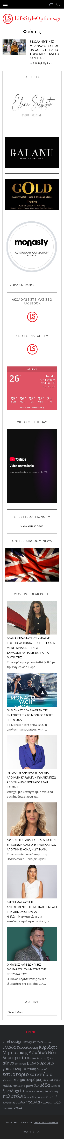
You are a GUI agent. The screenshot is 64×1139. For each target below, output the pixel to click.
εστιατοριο (16, 1074)
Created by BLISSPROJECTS (46, 1122)
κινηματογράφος (27, 1079)
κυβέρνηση (10, 1086)
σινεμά (52, 1096)
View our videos (32, 526)
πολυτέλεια (14, 1096)
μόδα (45, 1085)
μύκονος (55, 1085)
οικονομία (30, 1091)
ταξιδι (57, 1102)
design (17, 1041)
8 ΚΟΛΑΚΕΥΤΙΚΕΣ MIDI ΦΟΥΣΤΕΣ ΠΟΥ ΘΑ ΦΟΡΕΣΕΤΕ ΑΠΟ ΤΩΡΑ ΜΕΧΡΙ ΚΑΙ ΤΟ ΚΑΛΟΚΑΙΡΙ (44, 49)
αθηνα (8, 1063)
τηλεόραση (7, 1108)
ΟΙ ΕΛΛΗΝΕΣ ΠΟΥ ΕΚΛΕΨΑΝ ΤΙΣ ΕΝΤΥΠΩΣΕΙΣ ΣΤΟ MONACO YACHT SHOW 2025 (30, 715)
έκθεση (41, 1058)
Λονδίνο (38, 1052)
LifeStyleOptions (42, 63)
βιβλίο (33, 1063)
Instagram (29, 1042)
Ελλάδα (9, 1047)
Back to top (29, 1132)
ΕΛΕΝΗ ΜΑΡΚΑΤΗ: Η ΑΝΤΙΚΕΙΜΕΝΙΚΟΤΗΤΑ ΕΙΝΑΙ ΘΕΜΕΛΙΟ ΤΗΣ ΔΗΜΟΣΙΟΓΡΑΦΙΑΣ (32, 907)
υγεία (17, 1107)
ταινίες (47, 1102)
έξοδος (50, 1058)
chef (6, 1041)
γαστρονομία (14, 1068)
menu (40, 1041)
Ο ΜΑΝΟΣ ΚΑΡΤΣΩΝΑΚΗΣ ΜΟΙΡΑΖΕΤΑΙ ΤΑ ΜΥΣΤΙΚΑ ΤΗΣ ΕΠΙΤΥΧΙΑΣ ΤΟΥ (27, 969)
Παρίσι (31, 1058)
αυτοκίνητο (20, 1063)
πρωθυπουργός (36, 1097)
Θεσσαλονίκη (27, 1047)
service (48, 1042)
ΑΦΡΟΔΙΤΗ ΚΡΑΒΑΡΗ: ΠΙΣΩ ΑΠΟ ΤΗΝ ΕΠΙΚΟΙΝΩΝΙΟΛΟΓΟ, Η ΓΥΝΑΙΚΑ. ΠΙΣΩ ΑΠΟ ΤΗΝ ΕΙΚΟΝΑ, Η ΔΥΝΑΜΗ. (31, 844)
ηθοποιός (7, 1080)
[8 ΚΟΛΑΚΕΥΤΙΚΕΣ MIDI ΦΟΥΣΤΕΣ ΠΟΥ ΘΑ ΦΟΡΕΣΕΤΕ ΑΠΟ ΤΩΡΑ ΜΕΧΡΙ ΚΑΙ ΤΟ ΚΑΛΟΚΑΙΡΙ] (14, 47)
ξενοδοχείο (13, 1090)
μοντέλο (32, 1085)
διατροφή (42, 1069)
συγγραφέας (9, 1102)
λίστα (21, 1086)
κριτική (57, 1080)
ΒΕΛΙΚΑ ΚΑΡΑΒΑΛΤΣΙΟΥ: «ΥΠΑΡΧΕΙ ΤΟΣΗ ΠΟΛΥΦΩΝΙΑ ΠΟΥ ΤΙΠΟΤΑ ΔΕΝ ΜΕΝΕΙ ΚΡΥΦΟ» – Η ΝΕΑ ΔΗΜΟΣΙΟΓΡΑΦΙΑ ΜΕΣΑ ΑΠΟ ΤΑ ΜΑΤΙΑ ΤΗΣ (31, 647)
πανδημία (41, 1091)
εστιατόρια (41, 1074)
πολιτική (53, 1091)
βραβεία (47, 1063)
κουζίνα (48, 1080)
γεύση (31, 1069)
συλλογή (21, 1102)
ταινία (34, 1102)
